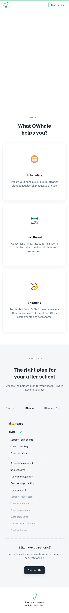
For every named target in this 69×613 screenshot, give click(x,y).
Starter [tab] (10, 408)
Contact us (34, 570)
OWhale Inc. (39, 605)
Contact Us (57, 5)
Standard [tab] (30, 408)
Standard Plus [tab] (52, 408)
